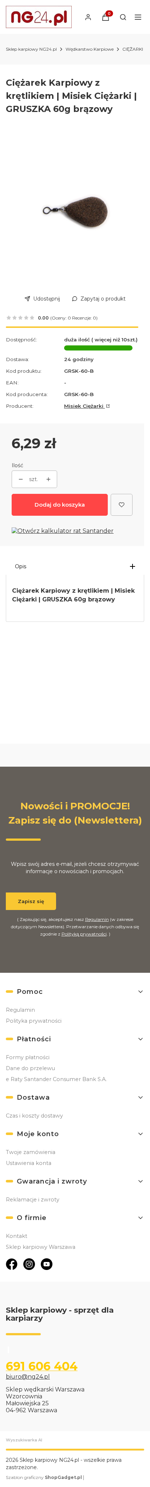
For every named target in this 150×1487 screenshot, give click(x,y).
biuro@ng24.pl (28, 1376)
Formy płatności (28, 1057)
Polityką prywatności (84, 934)
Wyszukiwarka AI (24, 1440)
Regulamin (97, 919)
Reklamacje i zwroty (32, 1199)
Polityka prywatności (34, 1021)
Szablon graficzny (44, 1477)
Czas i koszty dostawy (34, 1115)
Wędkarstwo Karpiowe (90, 49)
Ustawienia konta (28, 1163)
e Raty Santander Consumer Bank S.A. (56, 1079)
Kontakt (16, 1236)
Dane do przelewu (30, 1068)
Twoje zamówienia (30, 1152)
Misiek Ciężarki (84, 406)
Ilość (17, 465)
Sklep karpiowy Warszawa (40, 1247)
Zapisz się (31, 901)
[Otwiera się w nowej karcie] (11, 1264)
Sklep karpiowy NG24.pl (31, 49)
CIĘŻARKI (132, 49)
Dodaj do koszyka (60, 504)
